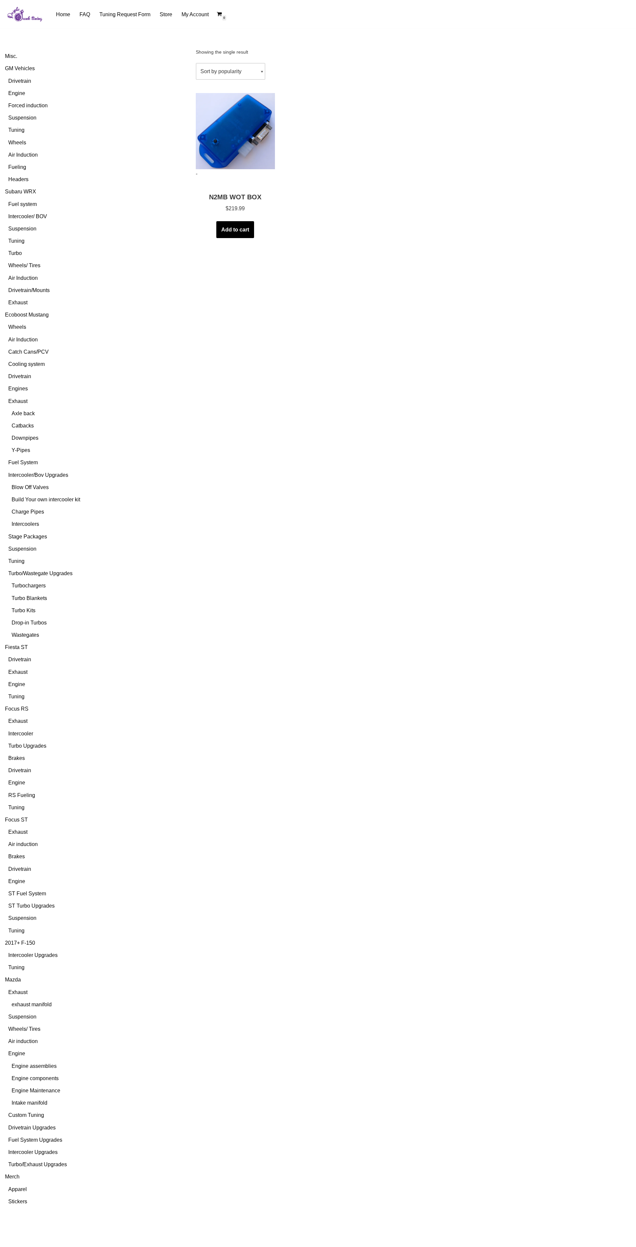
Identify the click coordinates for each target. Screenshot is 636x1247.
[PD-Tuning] (25, 14)
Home (63, 14)
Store (166, 14)
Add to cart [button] (235, 229)
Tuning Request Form (124, 14)
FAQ (85, 14)
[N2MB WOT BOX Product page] (235, 131)
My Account (195, 14)
